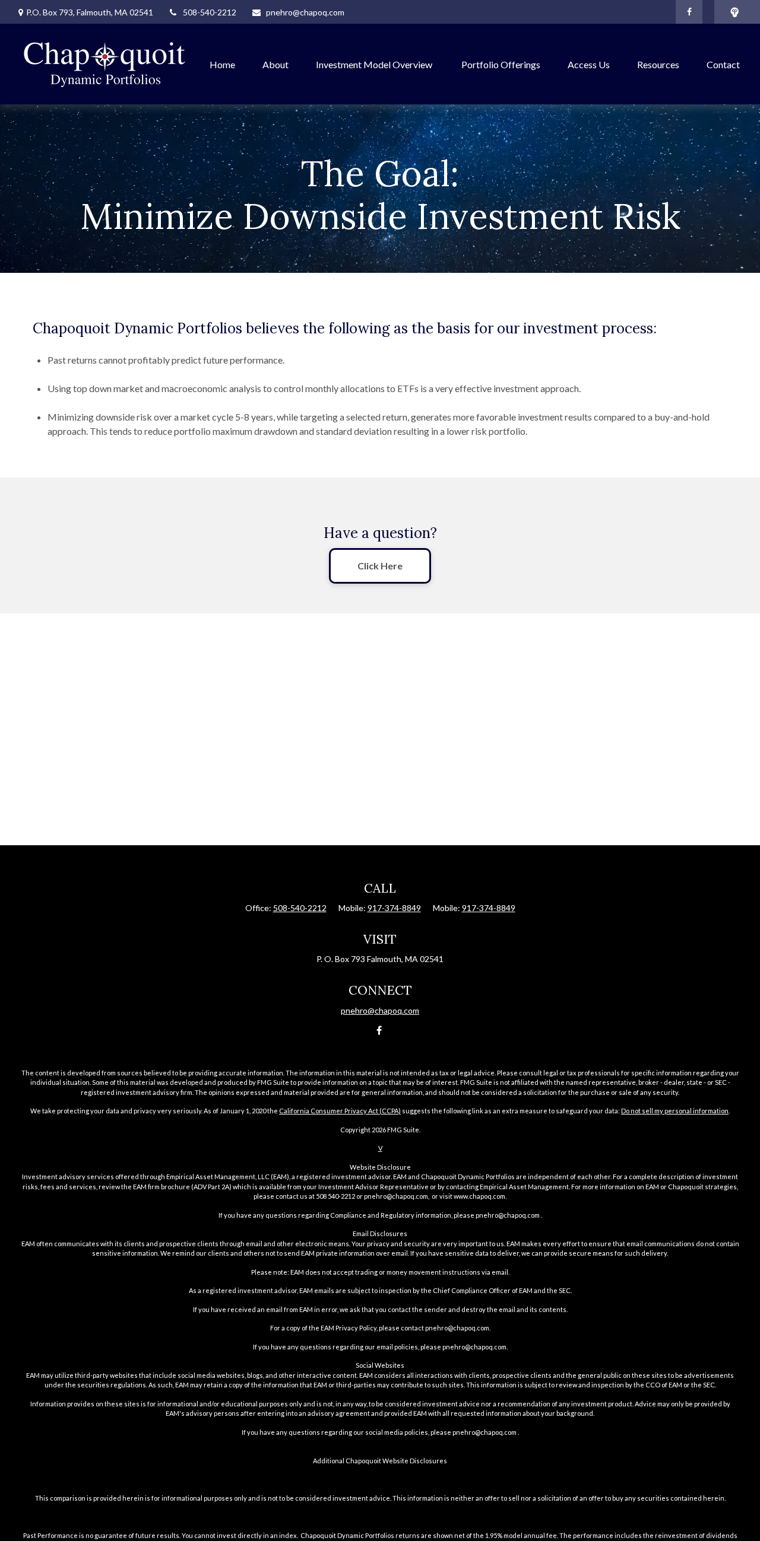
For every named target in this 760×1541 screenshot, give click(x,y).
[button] (222, 64)
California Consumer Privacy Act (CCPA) (340, 1111)
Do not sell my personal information (675, 1111)
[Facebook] (689, 12)
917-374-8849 (394, 908)
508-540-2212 (209, 12)
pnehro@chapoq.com (305, 12)
